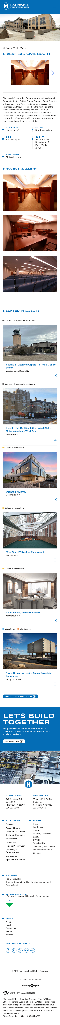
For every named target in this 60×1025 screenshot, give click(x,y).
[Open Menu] (54, 6)
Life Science (11, 856)
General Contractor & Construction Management (28, 882)
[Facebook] (8, 950)
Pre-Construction (14, 879)
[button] (30, 72)
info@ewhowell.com (12, 734)
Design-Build (12, 885)
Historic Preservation (15, 846)
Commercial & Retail (15, 831)
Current (9, 824)
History (36, 824)
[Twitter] (20, 950)
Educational (11, 839)
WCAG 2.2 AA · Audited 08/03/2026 (22, 993)
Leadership (38, 827)
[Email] (32, 950)
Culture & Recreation (15, 835)
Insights (9, 925)
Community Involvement (43, 846)
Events (9, 931)
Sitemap (37, 853)
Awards (9, 935)
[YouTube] (26, 950)
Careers (36, 830)
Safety (36, 837)
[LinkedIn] (14, 950)
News (8, 922)
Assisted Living (13, 828)
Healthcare (11, 842)
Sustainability (39, 843)
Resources (11, 928)
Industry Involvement (42, 850)
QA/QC (36, 840)
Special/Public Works (15, 859)
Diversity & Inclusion (42, 834)
